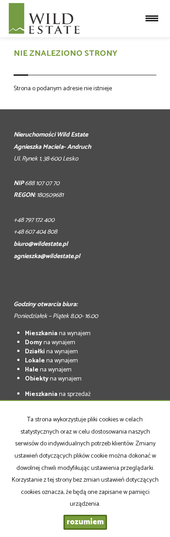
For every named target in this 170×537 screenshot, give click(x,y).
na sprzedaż (58, 394)
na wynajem (58, 333)
